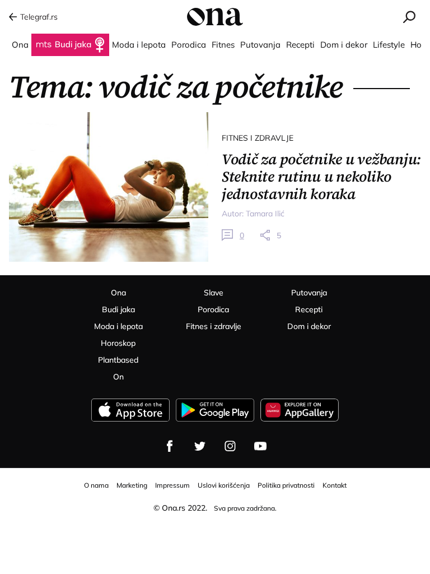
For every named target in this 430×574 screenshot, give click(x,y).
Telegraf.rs (39, 17)
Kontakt (334, 485)
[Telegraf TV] (260, 446)
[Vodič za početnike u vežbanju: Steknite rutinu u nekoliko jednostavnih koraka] (108, 187)
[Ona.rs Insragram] (230, 446)
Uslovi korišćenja (224, 485)
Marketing (131, 485)
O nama (96, 485)
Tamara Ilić (265, 214)
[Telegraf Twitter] (200, 446)
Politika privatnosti (286, 485)
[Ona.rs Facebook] (169, 446)
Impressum (172, 485)
